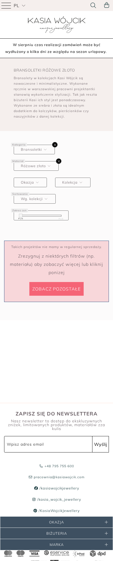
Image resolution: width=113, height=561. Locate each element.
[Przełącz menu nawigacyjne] (7, 5)
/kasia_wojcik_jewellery (58, 499)
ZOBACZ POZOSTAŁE (56, 289)
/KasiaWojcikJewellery (59, 510)
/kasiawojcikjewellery (58, 488)
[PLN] (20, 215)
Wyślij (100, 444)
